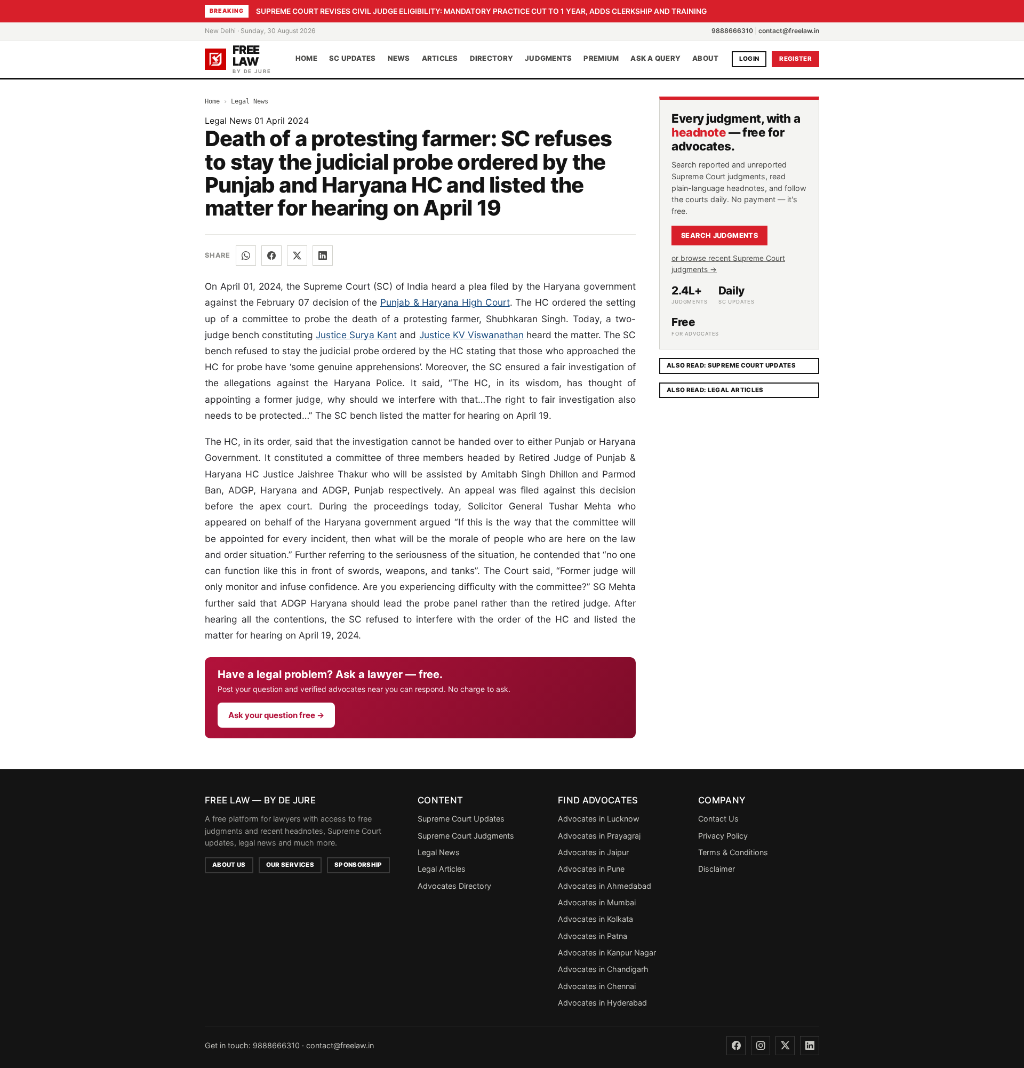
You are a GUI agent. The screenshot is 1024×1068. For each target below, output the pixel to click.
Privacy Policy (723, 835)
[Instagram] (760, 1045)
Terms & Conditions (733, 852)
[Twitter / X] (297, 255)
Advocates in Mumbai (597, 902)
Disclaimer (716, 868)
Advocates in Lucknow (598, 818)
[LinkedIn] (323, 255)
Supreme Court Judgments (466, 835)
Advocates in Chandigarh (603, 969)
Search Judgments (719, 236)
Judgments (548, 58)
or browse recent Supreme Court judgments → (728, 264)
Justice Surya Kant (356, 334)
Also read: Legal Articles (715, 390)
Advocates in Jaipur (593, 852)
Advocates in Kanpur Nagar (607, 952)
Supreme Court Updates (461, 818)
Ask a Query (655, 58)
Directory (491, 58)
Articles (440, 58)
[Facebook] (271, 255)
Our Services (290, 864)
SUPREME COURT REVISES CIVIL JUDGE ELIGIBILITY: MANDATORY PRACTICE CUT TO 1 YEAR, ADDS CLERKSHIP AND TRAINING (481, 11)
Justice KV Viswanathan (471, 334)
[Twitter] (785, 1045)
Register (795, 58)
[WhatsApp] (246, 255)
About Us (229, 864)
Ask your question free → (276, 715)
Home (306, 58)
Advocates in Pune (591, 868)
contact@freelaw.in (788, 31)
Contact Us (718, 818)
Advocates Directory (454, 885)
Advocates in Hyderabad (602, 1002)
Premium (601, 58)
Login (749, 58)
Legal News (249, 101)
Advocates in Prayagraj (599, 835)
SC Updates (352, 58)
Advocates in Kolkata (595, 918)
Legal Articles (442, 868)
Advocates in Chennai (597, 986)
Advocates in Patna (592, 936)
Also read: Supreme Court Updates (731, 365)
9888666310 (732, 31)
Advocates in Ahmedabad (604, 885)
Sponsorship (358, 864)
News (399, 58)
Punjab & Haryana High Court (445, 302)
